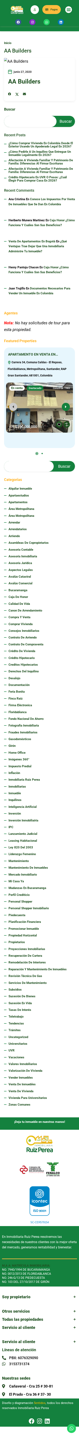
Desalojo (14, 678)
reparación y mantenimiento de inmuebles (38, 969)
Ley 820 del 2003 (21, 847)
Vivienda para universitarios (28, 1098)
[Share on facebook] (9, 94)
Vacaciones (16, 1057)
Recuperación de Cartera (25, 956)
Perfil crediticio (19, 895)
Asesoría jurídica (20, 563)
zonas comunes (19, 1104)
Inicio (7, 43)
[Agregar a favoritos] (59, 424)
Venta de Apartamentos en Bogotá (32, 241)
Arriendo (14, 536)
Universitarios (18, 1044)
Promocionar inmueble (24, 929)
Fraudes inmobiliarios (23, 732)
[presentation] (13, 407)
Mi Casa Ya (16, 881)
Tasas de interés (20, 1010)
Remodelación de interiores (27, 962)
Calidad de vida (19, 604)
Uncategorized (18, 1037)
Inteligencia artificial (23, 807)
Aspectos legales (21, 570)
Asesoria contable (21, 549)
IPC (11, 827)
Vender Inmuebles (21, 1077)
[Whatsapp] (47, 22)
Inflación (14, 773)
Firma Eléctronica (20, 705)
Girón (12, 746)
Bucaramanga (18, 590)
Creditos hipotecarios (23, 664)
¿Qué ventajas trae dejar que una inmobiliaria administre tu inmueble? (38, 246)
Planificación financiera (25, 922)
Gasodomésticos (20, 739)
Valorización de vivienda (25, 1071)
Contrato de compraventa (26, 644)
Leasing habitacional (23, 841)
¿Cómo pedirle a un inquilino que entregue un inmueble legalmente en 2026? (40, 153)
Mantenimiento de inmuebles (28, 868)
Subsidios (15, 989)
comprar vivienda (21, 624)
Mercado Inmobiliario (23, 874)
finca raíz (16, 698)
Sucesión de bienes (22, 996)
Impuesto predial (20, 766)
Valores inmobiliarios (23, 1064)
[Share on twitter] (17, 94)
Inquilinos (15, 800)
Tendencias (16, 1023)
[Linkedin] (61, 22)
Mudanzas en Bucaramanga (27, 888)
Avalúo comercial (20, 583)
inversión (15, 813)
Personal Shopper (20, 901)
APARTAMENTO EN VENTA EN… (33, 354)
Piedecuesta (17, 915)
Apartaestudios (19, 495)
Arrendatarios (18, 529)
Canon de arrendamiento (25, 610)
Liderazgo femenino (22, 854)
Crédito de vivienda (22, 651)
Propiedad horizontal (23, 935)
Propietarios (17, 942)
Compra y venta (19, 617)
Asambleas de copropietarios (29, 543)
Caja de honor (18, 597)
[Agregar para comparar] (66, 424)
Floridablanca (18, 712)
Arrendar (14, 522)
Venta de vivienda (21, 1091)
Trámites (15, 1030)
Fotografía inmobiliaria (24, 725)
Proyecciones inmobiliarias (27, 949)
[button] (68, 9)
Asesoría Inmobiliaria (23, 556)
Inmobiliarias (17, 786)
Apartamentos (18, 502)
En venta (17, 388)
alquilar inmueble (20, 488)
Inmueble (15, 793)
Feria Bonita (17, 691)
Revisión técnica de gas (25, 976)
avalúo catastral (20, 576)
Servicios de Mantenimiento (28, 983)
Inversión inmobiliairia (23, 820)
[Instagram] (32, 22)
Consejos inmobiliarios (24, 631)
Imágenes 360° (19, 759)
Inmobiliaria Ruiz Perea (24, 779)
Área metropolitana (21, 509)
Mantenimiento (19, 861)
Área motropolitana (21, 516)
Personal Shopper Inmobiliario (29, 908)
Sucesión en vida (20, 1003)
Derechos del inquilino (24, 671)
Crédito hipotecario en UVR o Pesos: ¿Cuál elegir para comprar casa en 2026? (38, 179)
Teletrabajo (16, 1016)
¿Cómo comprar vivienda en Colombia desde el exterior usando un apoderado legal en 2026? (41, 145)
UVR (12, 1050)
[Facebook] (18, 22)
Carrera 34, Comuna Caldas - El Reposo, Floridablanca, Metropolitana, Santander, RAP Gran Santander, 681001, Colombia (37, 369)
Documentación (19, 685)
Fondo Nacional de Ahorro (26, 719)
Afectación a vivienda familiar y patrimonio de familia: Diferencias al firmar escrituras (41, 162)
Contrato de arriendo (23, 637)
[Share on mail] (24, 94)
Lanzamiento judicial (23, 834)
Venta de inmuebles (22, 1084)
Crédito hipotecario (22, 658)
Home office (17, 753)
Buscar (9, 109)
